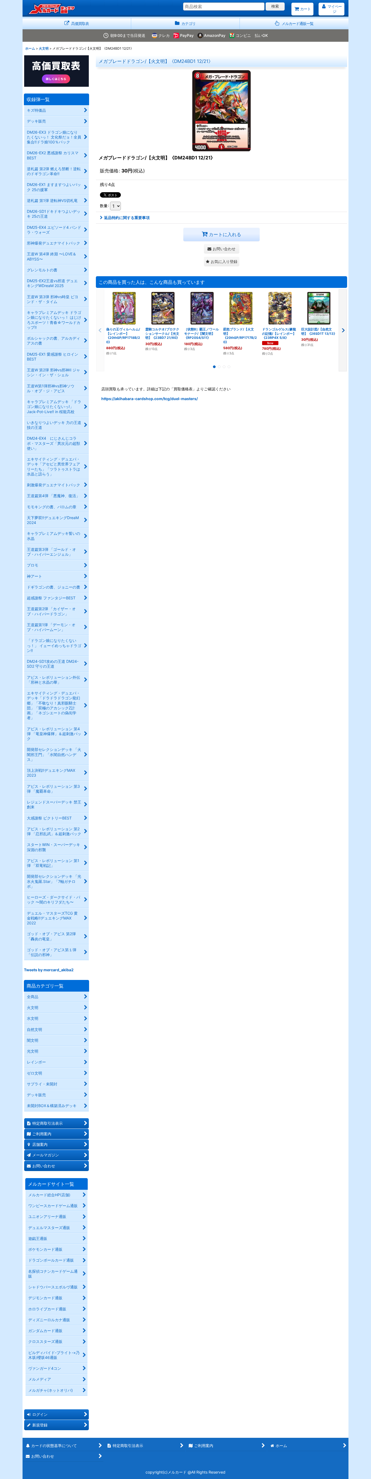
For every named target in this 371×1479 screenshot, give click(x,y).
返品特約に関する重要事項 (127, 217)
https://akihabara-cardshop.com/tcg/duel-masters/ (149, 398)
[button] (294, 23)
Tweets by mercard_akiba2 (49, 969)
